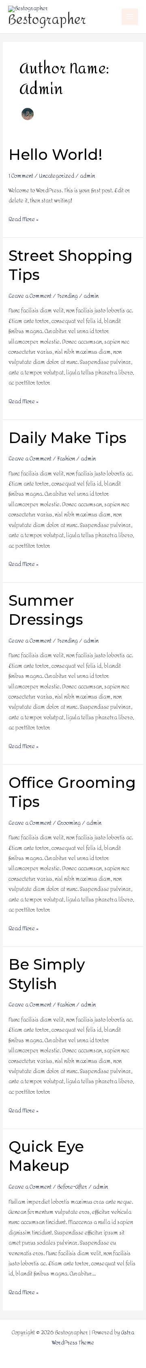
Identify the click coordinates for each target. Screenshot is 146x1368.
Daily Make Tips (68, 438)
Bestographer (47, 19)
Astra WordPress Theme (93, 1337)
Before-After (72, 1186)
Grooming (69, 822)
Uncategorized (56, 175)
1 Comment (21, 175)
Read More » (24, 219)
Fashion (66, 458)
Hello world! (56, 154)
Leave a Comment (30, 295)
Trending (67, 295)
